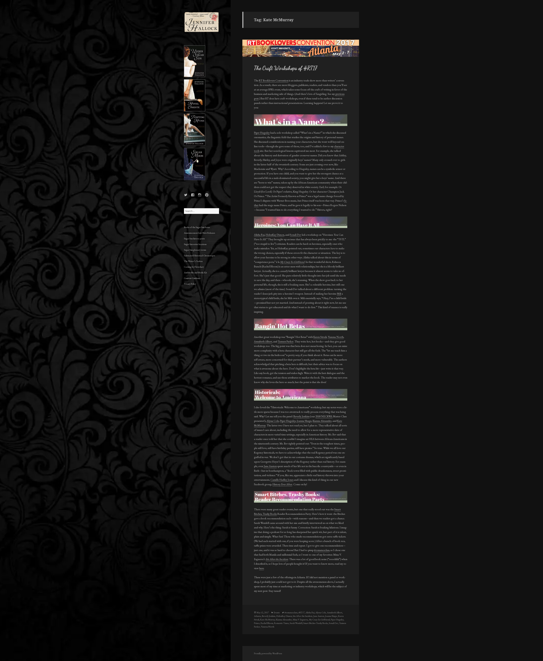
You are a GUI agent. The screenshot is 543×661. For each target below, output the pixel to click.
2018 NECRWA (323, 416)
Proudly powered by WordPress (268, 653)
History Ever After (282, 484)
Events (277, 612)
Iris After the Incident (302, 616)
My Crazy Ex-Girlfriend (319, 619)
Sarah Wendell (296, 623)
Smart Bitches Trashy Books (315, 623)
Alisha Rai (259, 235)
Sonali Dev (295, 235)
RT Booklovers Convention (273, 80)
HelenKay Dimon (275, 235)
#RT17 (302, 612)
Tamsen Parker (285, 341)
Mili (339, 293)
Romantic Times (281, 623)
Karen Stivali (320, 337)
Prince (257, 623)
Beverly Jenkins (301, 416)
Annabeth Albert (263, 341)
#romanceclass (321, 550)
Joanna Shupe (304, 421)
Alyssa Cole (273, 421)
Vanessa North (335, 337)
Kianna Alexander (322, 421)
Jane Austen (270, 466)
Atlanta (257, 616)
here (261, 568)
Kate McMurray (267, 619)
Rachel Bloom (267, 623)
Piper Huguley (262, 132)
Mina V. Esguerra (300, 619)
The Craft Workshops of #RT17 (285, 68)
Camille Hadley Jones (282, 480)
